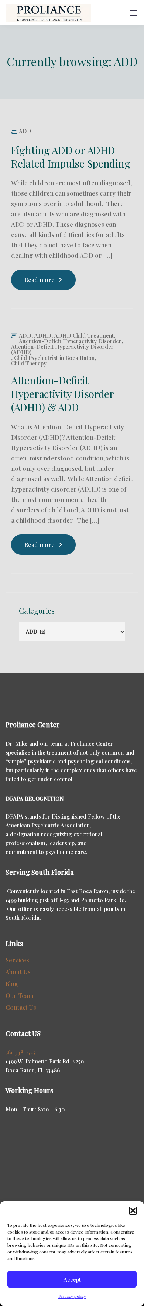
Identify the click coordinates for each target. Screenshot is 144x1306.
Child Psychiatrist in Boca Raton (54, 358)
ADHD (42, 335)
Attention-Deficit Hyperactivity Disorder (70, 341)
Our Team (19, 995)
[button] (133, 1210)
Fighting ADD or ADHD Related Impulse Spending (70, 156)
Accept (72, 1279)
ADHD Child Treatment (84, 335)
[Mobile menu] (133, 13)
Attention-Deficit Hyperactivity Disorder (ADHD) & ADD (62, 393)
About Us (18, 972)
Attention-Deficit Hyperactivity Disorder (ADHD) (62, 349)
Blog (12, 984)
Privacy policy (72, 1296)
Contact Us (21, 1007)
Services (17, 960)
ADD (25, 131)
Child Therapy (29, 363)
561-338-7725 (20, 1052)
